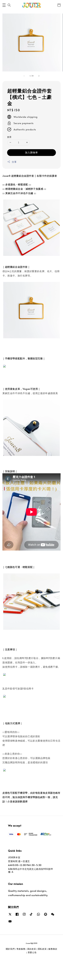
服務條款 (52, 948)
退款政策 (31, 948)
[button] (4, 5)
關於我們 (10, 948)
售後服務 (20, 948)
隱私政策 (42, 948)
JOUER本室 (14, 857)
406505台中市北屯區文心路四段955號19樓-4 (30, 870)
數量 (9, 137)
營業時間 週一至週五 (19, 861)
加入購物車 (31, 152)
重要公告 (32, 952)
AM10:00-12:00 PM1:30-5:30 (25, 865)
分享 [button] (14, 161)
